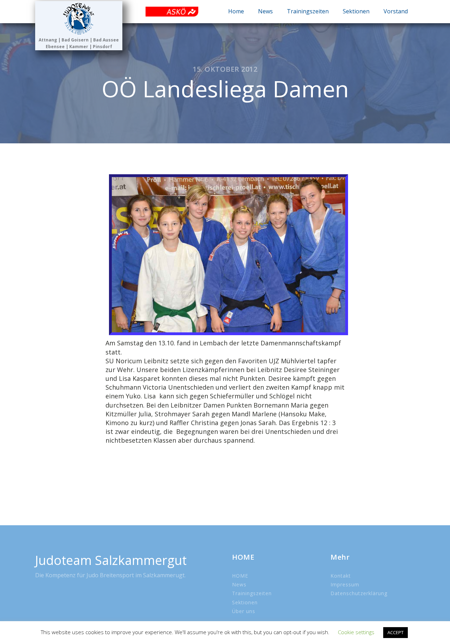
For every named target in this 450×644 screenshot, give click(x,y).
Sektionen (356, 11)
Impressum (344, 584)
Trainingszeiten (308, 11)
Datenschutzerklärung (358, 593)
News (265, 11)
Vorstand (396, 11)
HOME (240, 575)
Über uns (243, 611)
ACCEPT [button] (395, 632)
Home (236, 11)
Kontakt (340, 575)
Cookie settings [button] (356, 632)
